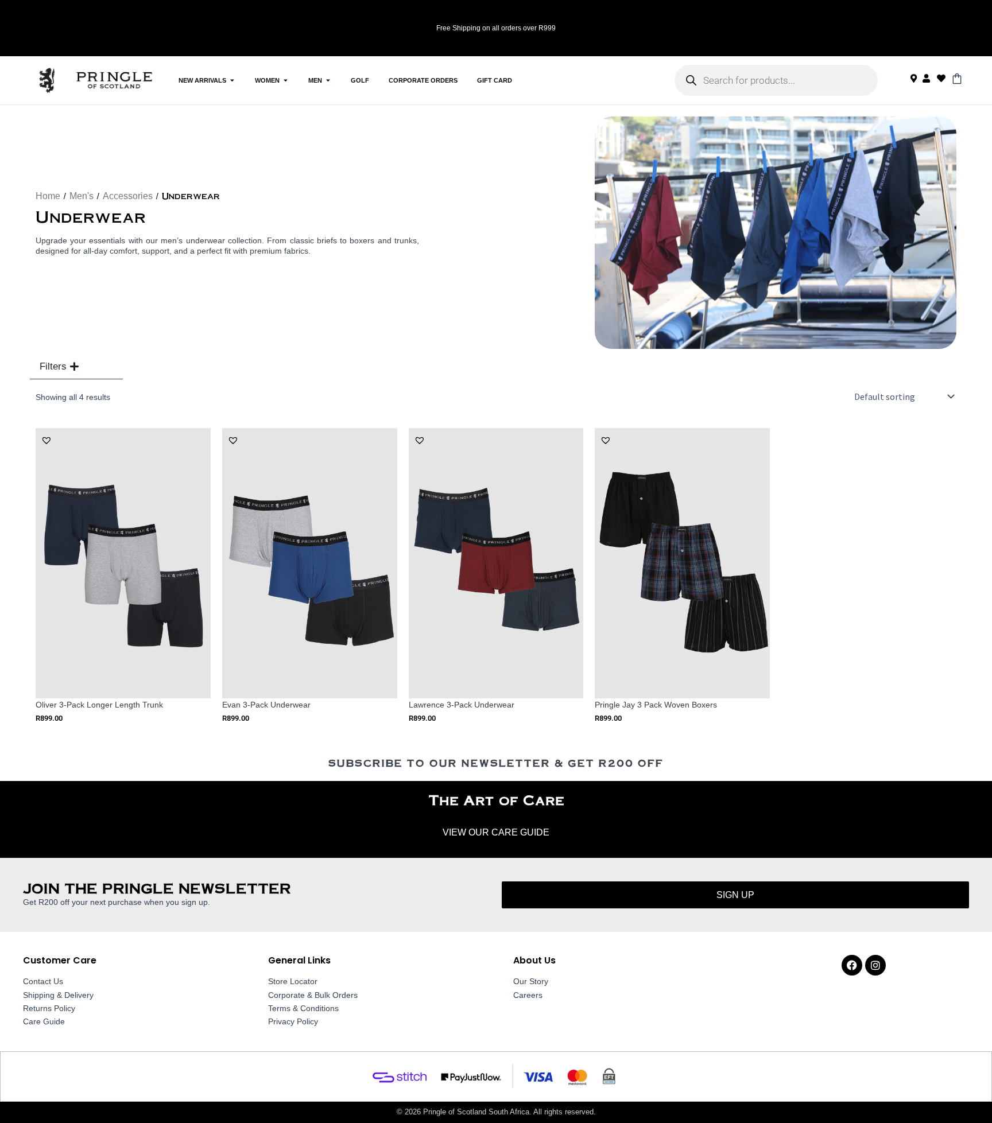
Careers (527, 995)
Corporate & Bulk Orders (313, 995)
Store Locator (292, 981)
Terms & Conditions (303, 1008)
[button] (46, 440)
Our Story (530, 981)
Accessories (128, 196)
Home (48, 196)
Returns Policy (49, 1008)
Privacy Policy (293, 1021)
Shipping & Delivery (58, 995)
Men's (81, 196)
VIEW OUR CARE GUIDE (496, 832)
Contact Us (43, 981)
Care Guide (44, 1021)
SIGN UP (735, 895)
